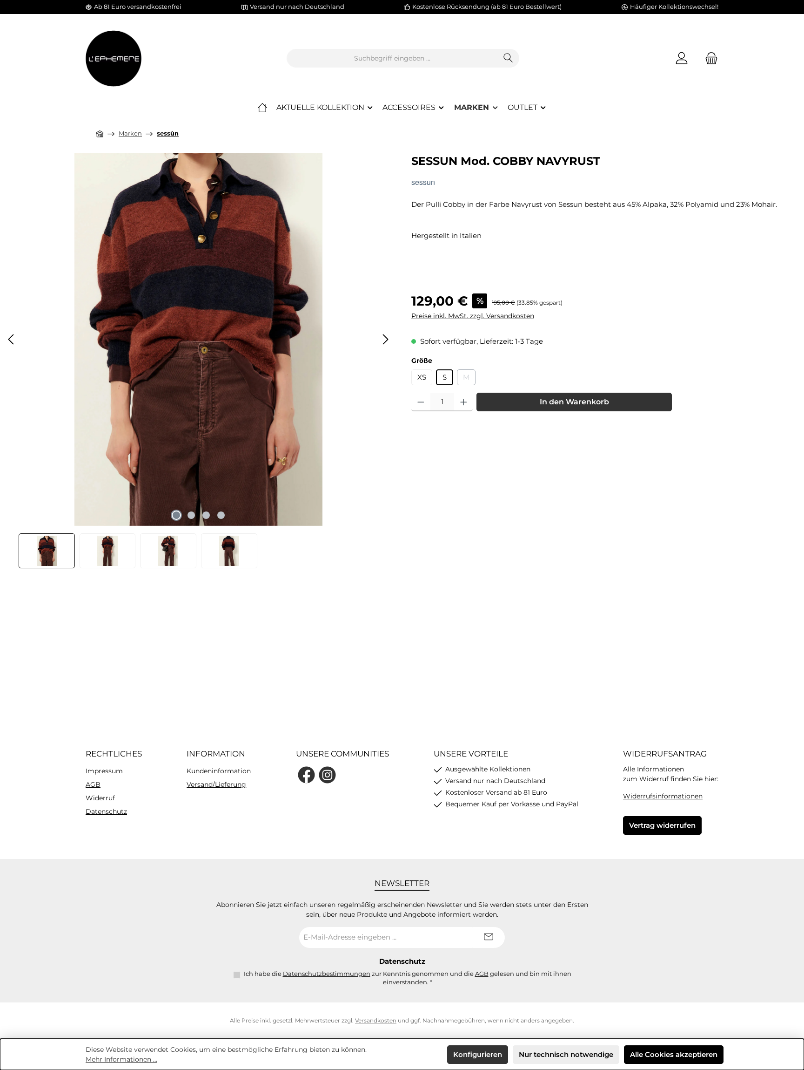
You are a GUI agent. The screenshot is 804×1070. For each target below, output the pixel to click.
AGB (93, 784)
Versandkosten (375, 1020)
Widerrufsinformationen (663, 796)
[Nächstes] (385, 339)
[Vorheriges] (12, 339)
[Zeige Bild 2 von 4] (191, 515)
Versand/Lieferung (216, 784)
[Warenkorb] (708, 58)
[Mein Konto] (681, 58)
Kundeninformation (219, 771)
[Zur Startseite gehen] (113, 58)
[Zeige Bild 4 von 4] (221, 515)
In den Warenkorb (574, 401)
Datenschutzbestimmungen (326, 973)
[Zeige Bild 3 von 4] (206, 515)
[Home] (262, 107)
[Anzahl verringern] (420, 402)
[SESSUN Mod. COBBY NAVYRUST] (198, 339)
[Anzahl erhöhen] (463, 402)
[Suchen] (508, 58)
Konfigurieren (477, 1054)
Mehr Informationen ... (121, 1059)
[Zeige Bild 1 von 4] (176, 515)
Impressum (104, 771)
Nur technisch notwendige (566, 1054)
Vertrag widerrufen (662, 825)
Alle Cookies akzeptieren (673, 1054)
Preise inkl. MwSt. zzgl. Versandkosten (472, 316)
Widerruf (100, 798)
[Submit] (488, 937)
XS (421, 377)
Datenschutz (106, 811)
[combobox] (392, 58)
